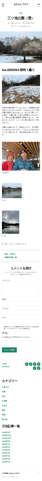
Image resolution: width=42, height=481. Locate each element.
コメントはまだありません (22, 26)
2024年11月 (6, 438)
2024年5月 (6, 450)
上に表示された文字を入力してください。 (16, 337)
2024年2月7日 (30, 23)
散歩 (21, 13)
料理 (3, 415)
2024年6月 (6, 447)
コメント (6, 280)
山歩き (4, 406)
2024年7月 (6, 444)
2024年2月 (6, 459)
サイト (4, 317)
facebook (5, 367)
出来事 (4, 401)
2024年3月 (6, 456)
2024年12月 (6, 435)
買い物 (4, 419)
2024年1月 (6, 462)
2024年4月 (6, 453)
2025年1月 (6, 432)
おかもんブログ (21, 4)
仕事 (3, 392)
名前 (4, 299)
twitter (4, 364)
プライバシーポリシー (10, 477)
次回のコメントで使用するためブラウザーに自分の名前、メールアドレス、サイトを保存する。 (21, 327)
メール (5, 308)
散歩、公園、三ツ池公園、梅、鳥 (15, 244)
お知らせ (5, 387)
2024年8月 (6, 441)
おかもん (18, 23)
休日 (3, 396)
